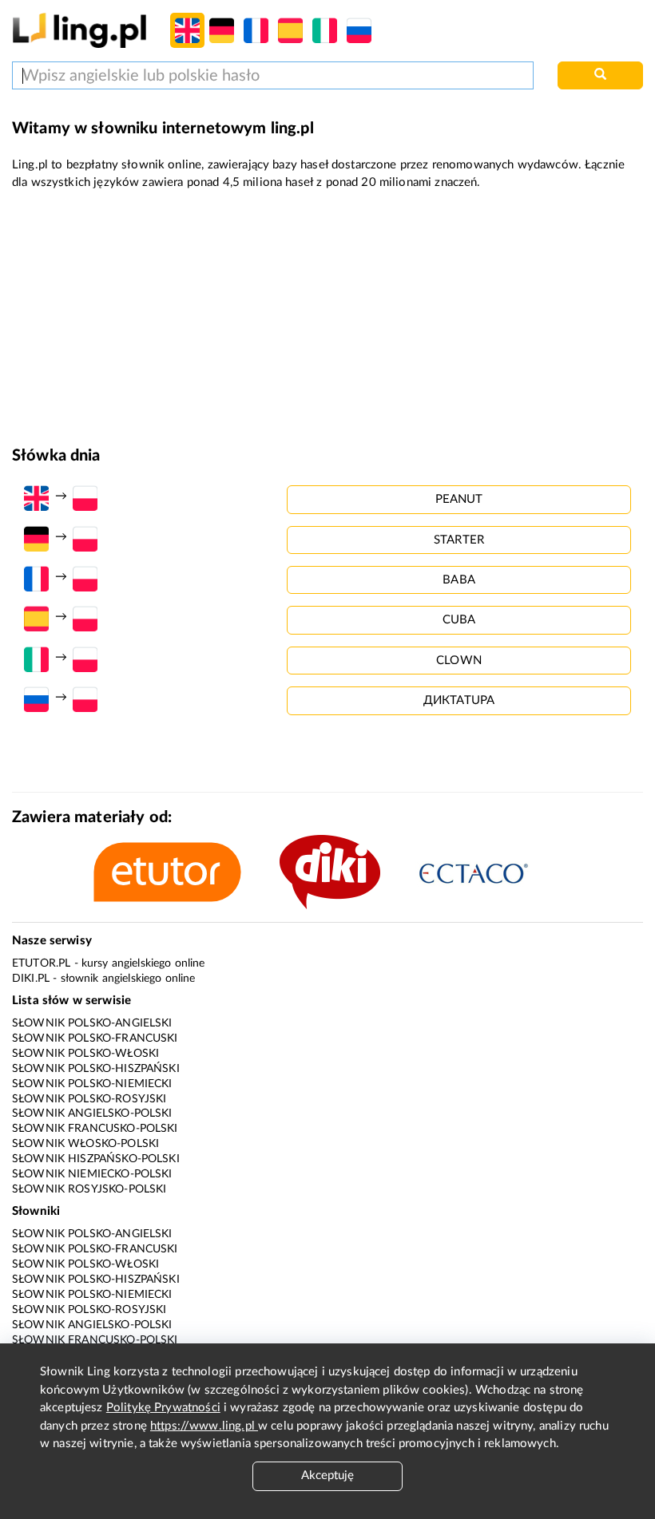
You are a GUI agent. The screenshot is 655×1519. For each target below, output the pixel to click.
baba (459, 580)
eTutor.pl (41, 963)
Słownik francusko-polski (95, 1128)
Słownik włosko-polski (85, 1143)
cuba (459, 620)
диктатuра (458, 700)
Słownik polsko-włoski (85, 1053)
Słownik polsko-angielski (92, 1023)
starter (459, 540)
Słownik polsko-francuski (95, 1038)
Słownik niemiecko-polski (92, 1174)
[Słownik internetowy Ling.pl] (79, 30)
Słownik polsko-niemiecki (92, 1084)
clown (459, 661)
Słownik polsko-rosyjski (89, 1099)
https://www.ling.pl (204, 1426)
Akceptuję (327, 1475)
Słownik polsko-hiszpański (96, 1068)
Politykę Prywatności (163, 1408)
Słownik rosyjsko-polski (89, 1189)
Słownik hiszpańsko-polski (96, 1159)
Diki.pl (31, 978)
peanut (459, 499)
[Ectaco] (490, 871)
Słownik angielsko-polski (92, 1113)
